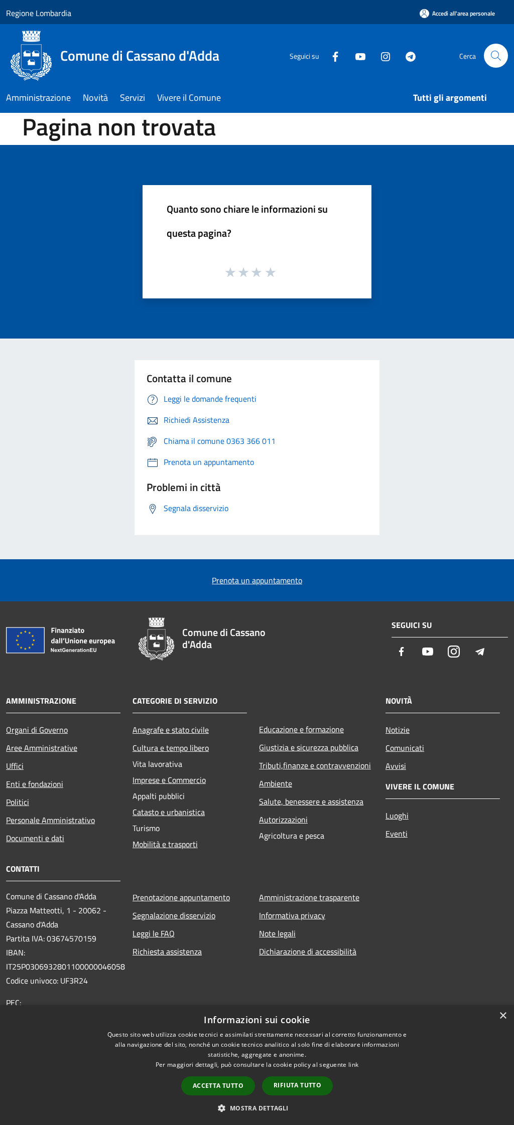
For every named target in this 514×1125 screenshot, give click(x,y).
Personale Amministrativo (50, 820)
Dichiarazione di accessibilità (307, 951)
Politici (17, 802)
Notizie (398, 730)
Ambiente (275, 783)
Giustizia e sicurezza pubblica (308, 747)
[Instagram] (381, 55)
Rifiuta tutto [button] (297, 1085)
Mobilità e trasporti (165, 844)
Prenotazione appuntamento (181, 897)
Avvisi (396, 766)
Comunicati (405, 748)
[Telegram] (407, 55)
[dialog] (257, 1065)
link (353, 1064)
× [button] (502, 1016)
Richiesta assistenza (167, 951)
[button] (256, 1108)
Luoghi (397, 816)
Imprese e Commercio (169, 780)
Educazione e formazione (301, 729)
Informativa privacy (292, 915)
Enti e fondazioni (34, 784)
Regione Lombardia (38, 13)
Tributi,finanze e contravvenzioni (315, 765)
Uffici (15, 766)
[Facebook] (331, 55)
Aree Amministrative (41, 748)
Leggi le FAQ (154, 933)
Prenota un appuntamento (257, 580)
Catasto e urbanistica (169, 812)
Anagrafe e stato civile (171, 730)
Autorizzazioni (283, 820)
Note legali (277, 933)
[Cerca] (496, 56)
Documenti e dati (35, 838)
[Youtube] (356, 55)
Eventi (397, 834)
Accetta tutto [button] (218, 1085)
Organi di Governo (37, 730)
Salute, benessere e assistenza (311, 801)
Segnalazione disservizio (174, 915)
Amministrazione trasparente (309, 897)
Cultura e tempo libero (171, 748)
